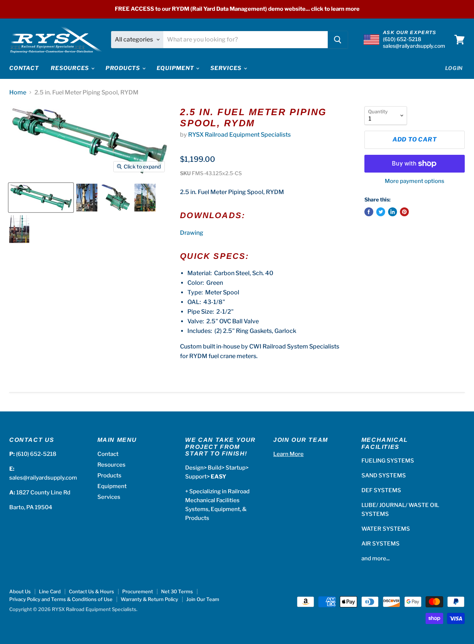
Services (226, 68)
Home (17, 92)
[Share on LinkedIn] (392, 211)
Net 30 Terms (177, 591)
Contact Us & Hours (91, 591)
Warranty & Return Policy (149, 599)
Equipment (176, 68)
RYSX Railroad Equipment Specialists (239, 134)
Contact (24, 68)
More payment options (414, 181)
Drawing (191, 232)
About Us (20, 591)
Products (123, 68)
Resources (70, 68)
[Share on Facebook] (368, 211)
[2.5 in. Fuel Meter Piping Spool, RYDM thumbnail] (41, 197)
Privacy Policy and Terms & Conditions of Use (61, 599)
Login (454, 68)
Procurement (137, 591)
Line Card (50, 591)
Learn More (288, 454)
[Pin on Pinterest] (404, 211)
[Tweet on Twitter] (380, 211)
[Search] (338, 39)
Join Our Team (202, 599)
